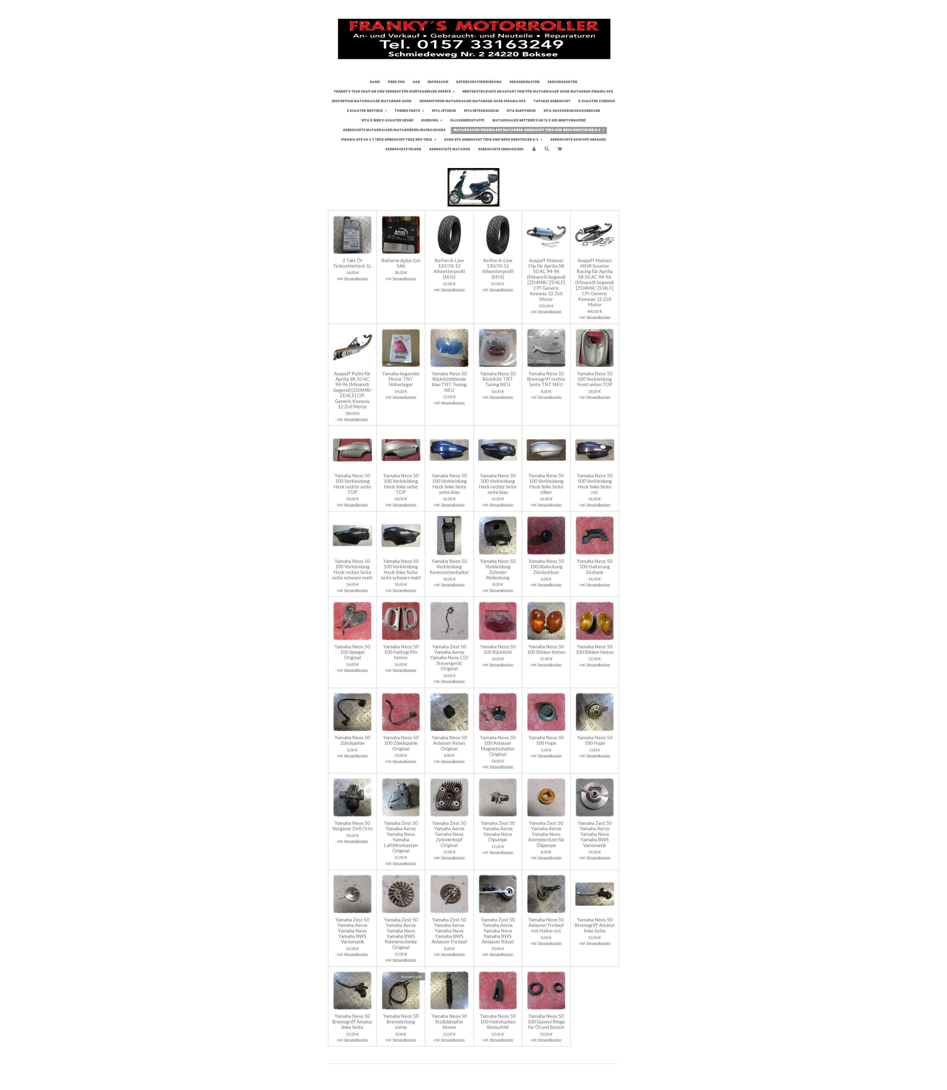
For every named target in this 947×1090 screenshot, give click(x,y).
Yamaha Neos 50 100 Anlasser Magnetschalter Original (497, 746)
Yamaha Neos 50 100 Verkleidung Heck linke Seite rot (594, 484)
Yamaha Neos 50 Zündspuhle (352, 740)
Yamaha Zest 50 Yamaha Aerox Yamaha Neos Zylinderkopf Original (449, 834)
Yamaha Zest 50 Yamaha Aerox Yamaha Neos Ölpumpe (498, 831)
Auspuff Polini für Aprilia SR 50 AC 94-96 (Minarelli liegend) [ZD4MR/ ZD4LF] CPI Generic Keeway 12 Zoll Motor (352, 390)
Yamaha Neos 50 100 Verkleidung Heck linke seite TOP (401, 484)
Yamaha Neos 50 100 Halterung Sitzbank (594, 566)
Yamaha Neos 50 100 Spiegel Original (352, 652)
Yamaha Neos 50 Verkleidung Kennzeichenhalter (449, 566)
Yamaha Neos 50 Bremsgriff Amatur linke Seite (595, 925)
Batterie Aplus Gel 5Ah (400, 263)
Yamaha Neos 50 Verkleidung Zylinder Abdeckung (497, 569)
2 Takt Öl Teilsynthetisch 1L (352, 263)
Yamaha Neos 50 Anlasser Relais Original (449, 743)
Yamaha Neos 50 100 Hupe (546, 740)
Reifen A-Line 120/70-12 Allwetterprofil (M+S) (449, 269)
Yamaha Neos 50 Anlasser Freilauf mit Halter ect (546, 925)
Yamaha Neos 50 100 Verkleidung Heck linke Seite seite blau (449, 484)
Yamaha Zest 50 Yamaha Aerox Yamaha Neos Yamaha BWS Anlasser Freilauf (449, 931)
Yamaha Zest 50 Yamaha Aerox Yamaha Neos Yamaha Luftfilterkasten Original (401, 836)
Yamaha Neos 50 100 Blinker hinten (546, 649)
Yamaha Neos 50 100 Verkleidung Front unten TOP (594, 379)
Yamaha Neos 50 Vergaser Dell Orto (352, 825)
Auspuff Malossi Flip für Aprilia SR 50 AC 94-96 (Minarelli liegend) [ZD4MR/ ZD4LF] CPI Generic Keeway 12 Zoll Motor (546, 280)
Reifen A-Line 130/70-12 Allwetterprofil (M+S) (497, 269)
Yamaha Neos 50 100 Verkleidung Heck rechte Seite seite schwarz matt (352, 569)
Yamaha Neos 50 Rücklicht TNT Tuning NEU (497, 379)
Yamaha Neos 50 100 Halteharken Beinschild (497, 1021)
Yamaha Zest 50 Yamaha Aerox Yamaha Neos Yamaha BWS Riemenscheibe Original (401, 933)
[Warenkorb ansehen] (559, 149)
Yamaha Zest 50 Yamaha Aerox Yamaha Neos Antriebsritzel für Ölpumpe (546, 834)
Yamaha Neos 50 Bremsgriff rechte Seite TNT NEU (546, 379)
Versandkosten (356, 278)
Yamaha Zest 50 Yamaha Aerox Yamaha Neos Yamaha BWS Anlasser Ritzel (498, 931)
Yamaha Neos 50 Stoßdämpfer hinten (449, 1021)
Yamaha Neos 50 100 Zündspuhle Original (401, 743)
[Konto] (534, 149)
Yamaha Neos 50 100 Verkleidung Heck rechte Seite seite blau (498, 484)
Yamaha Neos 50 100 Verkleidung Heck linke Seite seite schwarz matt (401, 569)
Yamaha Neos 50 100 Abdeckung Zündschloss (546, 566)
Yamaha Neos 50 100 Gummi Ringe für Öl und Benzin (546, 1021)
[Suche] (547, 149)
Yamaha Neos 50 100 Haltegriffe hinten (401, 652)
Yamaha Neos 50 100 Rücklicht (497, 649)
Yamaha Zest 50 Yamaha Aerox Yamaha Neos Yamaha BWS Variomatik (595, 834)
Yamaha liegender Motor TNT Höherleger (401, 379)
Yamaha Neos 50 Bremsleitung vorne (401, 1021)
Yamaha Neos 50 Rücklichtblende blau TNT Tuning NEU (449, 382)
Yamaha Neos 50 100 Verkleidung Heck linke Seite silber (546, 484)
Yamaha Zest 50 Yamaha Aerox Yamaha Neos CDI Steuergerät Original (449, 658)
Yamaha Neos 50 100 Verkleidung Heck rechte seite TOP (352, 484)
